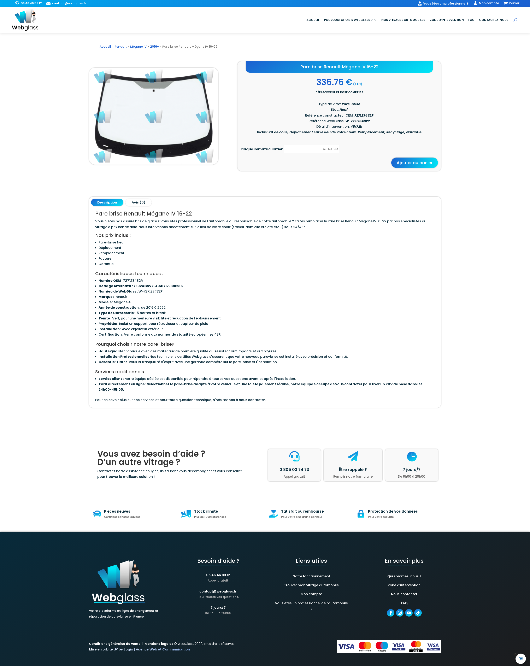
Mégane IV (138, 47)
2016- (154, 47)
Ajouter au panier (414, 163)
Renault (120, 47)
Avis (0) (138, 202)
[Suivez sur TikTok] (418, 613)
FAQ (471, 20)
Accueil (312, 20)
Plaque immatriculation (262, 149)
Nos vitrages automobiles (403, 20)
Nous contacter (404, 594)
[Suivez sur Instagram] (400, 613)
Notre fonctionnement (311, 576)
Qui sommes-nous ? (404, 576)
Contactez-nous (493, 20)
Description (107, 202)
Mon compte (311, 594)
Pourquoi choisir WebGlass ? (348, 20)
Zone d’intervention (447, 20)
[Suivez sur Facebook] (390, 613)
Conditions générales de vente (115, 644)
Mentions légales (159, 644)
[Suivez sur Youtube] (409, 613)
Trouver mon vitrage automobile (311, 585)
